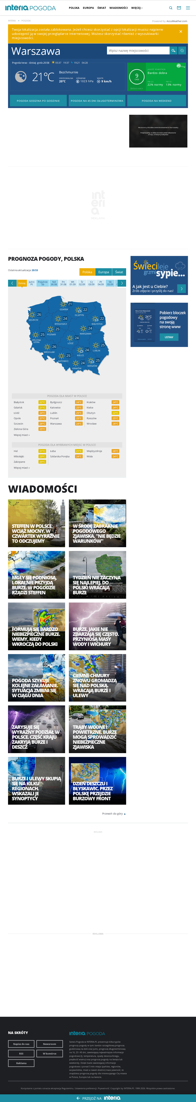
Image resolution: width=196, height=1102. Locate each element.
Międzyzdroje (94, 451)
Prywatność (103, 1088)
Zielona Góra (21, 429)
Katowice (55, 407)
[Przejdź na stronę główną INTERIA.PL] (17, 8)
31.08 (63, 283)
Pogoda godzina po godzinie (38, 100)
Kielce (90, 407)
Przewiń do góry (112, 813)
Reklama (21, 1063)
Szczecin (18, 423)
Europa (88, 8)
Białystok (19, 402)
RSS (21, 1053)
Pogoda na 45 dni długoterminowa (97, 100)
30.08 (54, 283)
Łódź (16, 413)
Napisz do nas (21, 1043)
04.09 (101, 283)
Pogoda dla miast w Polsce (67, 396)
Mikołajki (19, 456)
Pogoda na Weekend (157, 100)
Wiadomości (118, 8)
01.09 (73, 283)
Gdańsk (18, 407)
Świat (101, 8)
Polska (74, 8)
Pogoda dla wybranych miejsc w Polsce (67, 445)
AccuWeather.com (177, 21)
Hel (16, 451)
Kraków (91, 402)
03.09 (91, 283)
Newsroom (49, 1043)
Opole (17, 418)
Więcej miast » (22, 435)
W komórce (49, 1053)
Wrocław (91, 423)
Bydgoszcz (56, 402)
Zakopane (19, 461)
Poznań (54, 418)
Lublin (53, 413)
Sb (42, 283)
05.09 (110, 283)
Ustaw (170, 337)
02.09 (82, 283)
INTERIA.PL (129, 1088)
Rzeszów (91, 418)
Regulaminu (68, 1088)
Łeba (53, 451)
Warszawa (56, 423)
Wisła (90, 456)
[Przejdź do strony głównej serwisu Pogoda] (43, 8)
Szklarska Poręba (59, 456)
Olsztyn (91, 413)
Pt (31, 283)
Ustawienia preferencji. (86, 1088)
